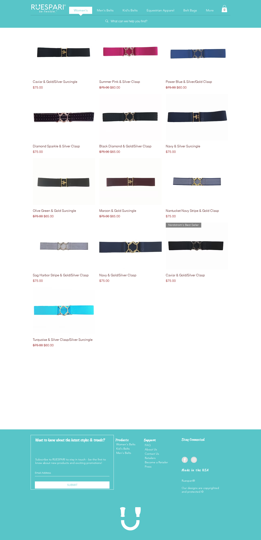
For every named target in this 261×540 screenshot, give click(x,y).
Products (122, 440)
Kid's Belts (122, 448)
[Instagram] (194, 460)
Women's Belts (125, 444)
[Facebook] (185, 460)
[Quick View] (64, 52)
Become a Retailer (156, 462)
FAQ (148, 445)
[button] (224, 8)
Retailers (150, 458)
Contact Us (151, 454)
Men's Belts (123, 453)
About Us (150, 449)
